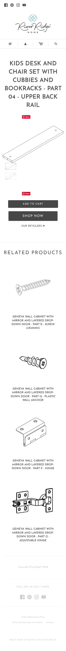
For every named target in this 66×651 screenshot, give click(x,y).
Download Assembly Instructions (27, 622)
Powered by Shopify (47, 640)
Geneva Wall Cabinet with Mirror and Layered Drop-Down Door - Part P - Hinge (33, 464)
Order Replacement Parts (33, 617)
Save (27, 117)
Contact (49, 622)
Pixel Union (32, 640)
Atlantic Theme (16, 640)
